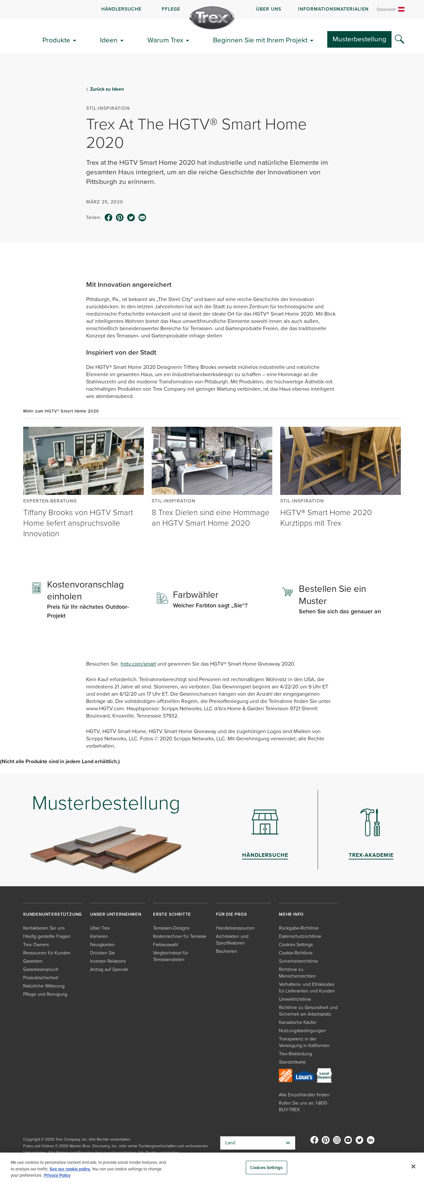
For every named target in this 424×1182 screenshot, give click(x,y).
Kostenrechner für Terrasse (179, 936)
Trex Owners (36, 944)
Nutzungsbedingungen (302, 1030)
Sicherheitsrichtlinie (298, 961)
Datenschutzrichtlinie (300, 936)
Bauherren (226, 951)
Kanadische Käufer (297, 1022)
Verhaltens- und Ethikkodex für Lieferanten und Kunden (307, 987)
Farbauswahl (165, 944)
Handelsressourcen (235, 928)
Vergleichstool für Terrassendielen (170, 956)
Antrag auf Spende (109, 969)
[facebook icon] (109, 218)
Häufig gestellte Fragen (47, 936)
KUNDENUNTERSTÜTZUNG (52, 914)
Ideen (109, 40)
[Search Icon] (399, 39)
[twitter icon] (131, 218)
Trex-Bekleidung (295, 1053)
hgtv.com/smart (138, 664)
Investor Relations (108, 961)
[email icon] (142, 218)
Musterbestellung (359, 39)
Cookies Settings (266, 1167)
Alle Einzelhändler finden (304, 1094)
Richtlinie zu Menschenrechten (297, 973)
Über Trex (100, 928)
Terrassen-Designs (171, 928)
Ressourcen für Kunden (47, 952)
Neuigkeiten (102, 944)
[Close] (413, 1166)
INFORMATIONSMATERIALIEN (333, 9)
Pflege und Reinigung (45, 994)
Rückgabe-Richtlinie (299, 928)
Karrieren (99, 936)
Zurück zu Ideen (107, 89)
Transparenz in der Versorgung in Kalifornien (304, 1042)
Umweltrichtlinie (295, 999)
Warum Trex (165, 40)
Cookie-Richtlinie (296, 952)
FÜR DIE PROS (231, 914)
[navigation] (212, 9)
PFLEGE (171, 9)
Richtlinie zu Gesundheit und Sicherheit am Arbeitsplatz (308, 1011)
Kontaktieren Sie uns (44, 928)
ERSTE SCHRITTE (172, 914)
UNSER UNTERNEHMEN (115, 914)
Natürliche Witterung (44, 986)
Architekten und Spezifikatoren (232, 939)
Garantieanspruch (41, 969)
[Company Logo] (212, 17)
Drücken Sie (102, 952)
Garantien (33, 961)
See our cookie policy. (70, 1169)
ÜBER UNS (268, 9)
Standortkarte (292, 1062)
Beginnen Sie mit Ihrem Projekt (260, 40)
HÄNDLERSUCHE (121, 9)
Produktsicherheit (40, 977)
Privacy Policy (57, 1175)
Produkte (56, 40)
